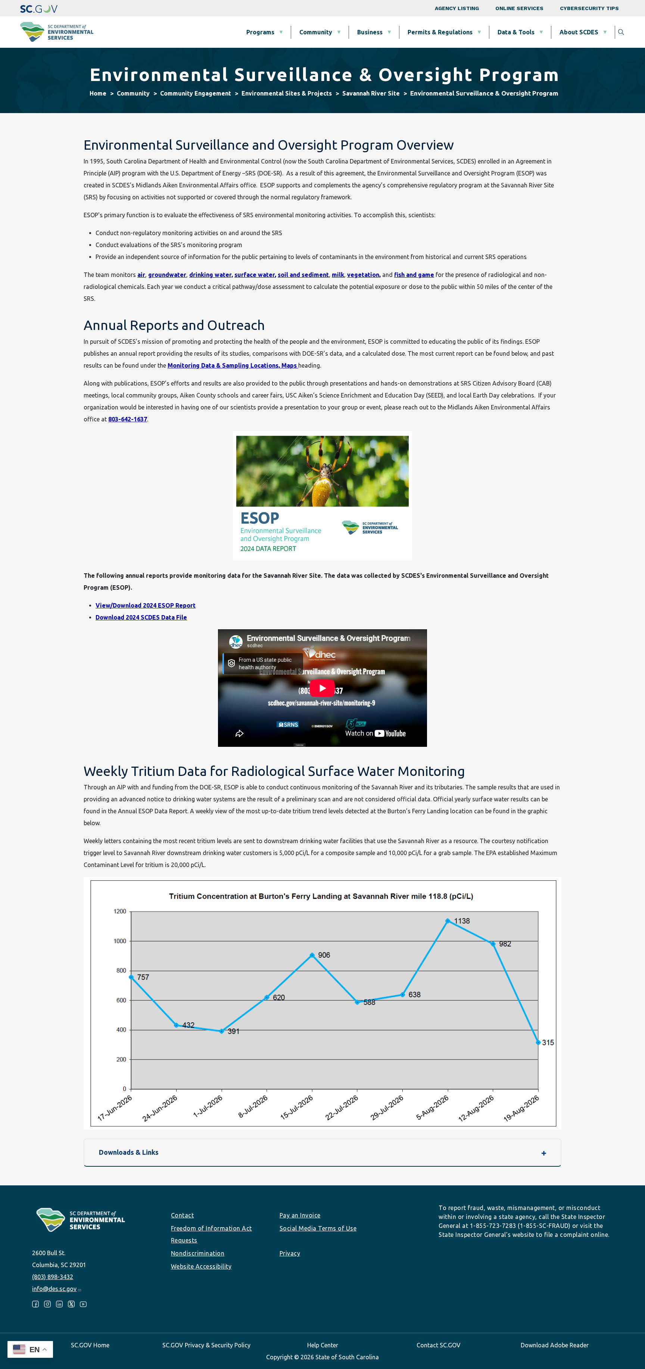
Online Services (519, 8)
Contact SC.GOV (439, 1345)
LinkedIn (59, 1304)
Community (315, 32)
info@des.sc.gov (54, 1288)
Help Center (322, 1345)
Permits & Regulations (440, 32)
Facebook (35, 1304)
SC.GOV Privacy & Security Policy (206, 1345)
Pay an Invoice (300, 1215)
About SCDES (579, 32)
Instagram (47, 1304)
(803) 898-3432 (52, 1276)
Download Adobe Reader (555, 1345)
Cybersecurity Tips (589, 8)
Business (370, 32)
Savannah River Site (371, 93)
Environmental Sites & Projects (287, 93)
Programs (260, 32)
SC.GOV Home (90, 1345)
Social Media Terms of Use (318, 1228)
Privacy (290, 1253)
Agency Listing (457, 8)
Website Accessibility (201, 1266)
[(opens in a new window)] (38, 8)
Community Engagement (195, 93)
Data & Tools (516, 32)
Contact (182, 1215)
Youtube (83, 1304)
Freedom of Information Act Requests (211, 1234)
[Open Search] (621, 32)
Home (98, 93)
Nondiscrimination (198, 1253)
